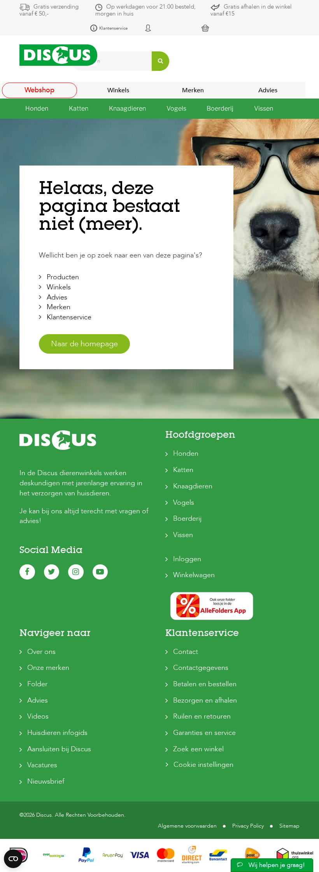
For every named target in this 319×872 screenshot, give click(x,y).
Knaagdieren (192, 486)
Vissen (183, 535)
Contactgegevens (200, 668)
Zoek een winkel (198, 749)
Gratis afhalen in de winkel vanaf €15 (251, 10)
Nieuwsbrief (45, 781)
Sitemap (289, 826)
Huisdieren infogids (57, 733)
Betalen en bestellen (205, 684)
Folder (37, 684)
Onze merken (48, 668)
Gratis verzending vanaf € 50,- (49, 10)
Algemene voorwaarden (187, 826)
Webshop (39, 90)
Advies (267, 90)
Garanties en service (204, 733)
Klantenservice (113, 28)
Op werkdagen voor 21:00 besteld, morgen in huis (145, 10)
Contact (185, 652)
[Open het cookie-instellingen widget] (13, 858)
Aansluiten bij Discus (59, 749)
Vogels (183, 502)
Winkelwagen (194, 575)
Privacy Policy (248, 826)
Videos (38, 716)
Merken (193, 90)
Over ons (41, 652)
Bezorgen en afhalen (205, 700)
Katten (183, 470)
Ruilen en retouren (202, 716)
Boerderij (187, 518)
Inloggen (187, 559)
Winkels (118, 90)
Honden (185, 453)
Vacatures (42, 765)
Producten (63, 277)
